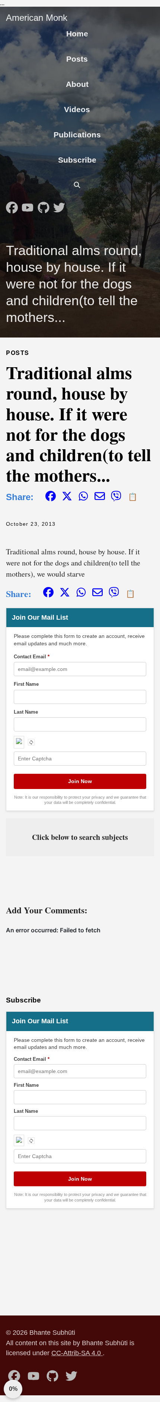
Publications (77, 134)
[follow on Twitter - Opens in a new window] (59, 205)
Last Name (26, 712)
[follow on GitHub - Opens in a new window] (43, 205)
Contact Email (31, 656)
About (77, 84)
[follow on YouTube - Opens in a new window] (27, 205)
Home (77, 33)
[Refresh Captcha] (31, 742)
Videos (77, 109)
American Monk (36, 18)
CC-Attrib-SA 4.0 (77, 1353)
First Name (26, 684)
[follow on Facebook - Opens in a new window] (12, 205)
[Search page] (77, 185)
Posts (77, 59)
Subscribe (77, 160)
